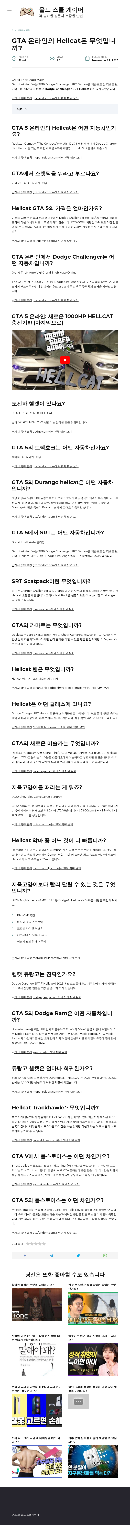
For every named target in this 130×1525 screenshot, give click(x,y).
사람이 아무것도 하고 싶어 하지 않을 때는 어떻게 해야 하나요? (36, 1337)
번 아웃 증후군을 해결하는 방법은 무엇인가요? (92, 1286)
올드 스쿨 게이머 (61, 9)
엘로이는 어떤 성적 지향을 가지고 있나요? (92, 1337)
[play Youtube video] (65, 360)
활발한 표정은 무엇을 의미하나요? (33, 1284)
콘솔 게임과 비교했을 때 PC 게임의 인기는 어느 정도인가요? (36, 1388)
